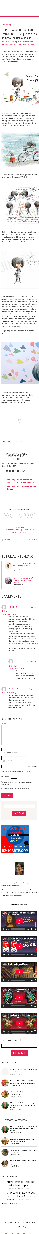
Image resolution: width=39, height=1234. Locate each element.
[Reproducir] (4, 929)
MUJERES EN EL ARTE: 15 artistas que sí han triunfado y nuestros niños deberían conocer (23, 1105)
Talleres (35, 1222)
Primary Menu (34, 5)
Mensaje (4, 723)
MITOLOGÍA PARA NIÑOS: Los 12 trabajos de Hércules (23, 1151)
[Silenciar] (32, 929)
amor (3, 42)
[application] (20, 921)
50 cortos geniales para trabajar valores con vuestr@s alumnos (22, 1140)
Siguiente (31, 540)
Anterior (7, 540)
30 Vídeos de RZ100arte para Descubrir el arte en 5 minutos (23, 1093)
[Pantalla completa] (35, 929)
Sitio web (34, 766)
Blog (24, 1227)
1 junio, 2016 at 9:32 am (9, 614)
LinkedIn (26, 515)
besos (18, 530)
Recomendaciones (14, 1222)
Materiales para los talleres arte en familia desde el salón (23, 1071)
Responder (32, 607)
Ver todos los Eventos (9, 1203)
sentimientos (22, 532)
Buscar (20, 813)
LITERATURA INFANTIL (28, 44)
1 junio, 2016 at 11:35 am (16, 668)
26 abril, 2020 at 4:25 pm (9, 693)
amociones (10, 530)
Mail (11, 761)
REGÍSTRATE (20, 1053)
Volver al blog (6, 25)
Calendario (18, 1227)
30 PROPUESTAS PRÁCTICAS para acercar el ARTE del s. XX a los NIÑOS (22, 1082)
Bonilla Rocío (11, 42)
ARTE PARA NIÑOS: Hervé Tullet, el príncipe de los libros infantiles (23, 580)
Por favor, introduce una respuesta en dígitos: (16, 771)
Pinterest (32, 515)
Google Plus (19, 515)
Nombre (12, 752)
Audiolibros (27, 1222)
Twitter (6, 515)
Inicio (4, 1222)
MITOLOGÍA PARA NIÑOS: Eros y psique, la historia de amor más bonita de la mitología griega (23, 1163)
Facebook (12, 515)
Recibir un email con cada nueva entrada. (16, 788)
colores (25, 530)
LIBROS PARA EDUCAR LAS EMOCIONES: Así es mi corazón (24, 566)
